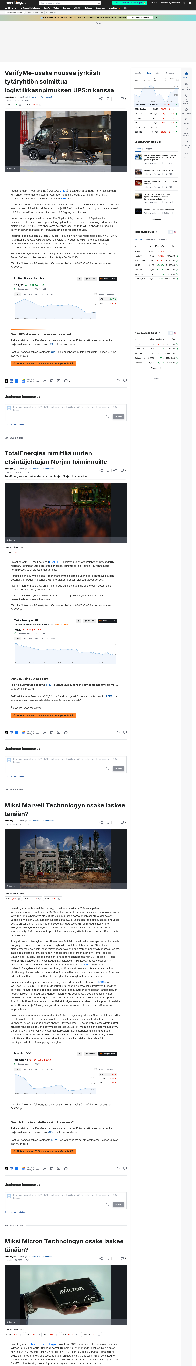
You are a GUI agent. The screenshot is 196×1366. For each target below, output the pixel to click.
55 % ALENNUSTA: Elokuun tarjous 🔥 (129, 3)
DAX (137, 123)
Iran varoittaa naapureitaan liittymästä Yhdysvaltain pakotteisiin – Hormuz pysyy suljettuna (160, 157)
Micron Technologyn (43, 1344)
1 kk (30, 294)
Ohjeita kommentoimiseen (16, 424)
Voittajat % (150, 239)
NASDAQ (101, 982)
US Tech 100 (140, 127)
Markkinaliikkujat (144, 231)
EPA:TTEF (55, 561)
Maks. (53, 294)
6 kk (36, 294)
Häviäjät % (163, 239)
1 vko (24, 294)
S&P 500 (138, 132)
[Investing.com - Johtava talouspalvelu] (16, 3)
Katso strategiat (61, 624)
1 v (42, 294)
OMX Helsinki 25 (142, 104)
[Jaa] (101, 99)
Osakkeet (170, 73)
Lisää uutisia (155, 219)
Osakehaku (100, 8)
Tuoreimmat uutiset (14, 12)
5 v (47, 294)
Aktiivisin (138, 239)
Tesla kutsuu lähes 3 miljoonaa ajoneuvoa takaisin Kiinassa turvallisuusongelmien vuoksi (157, 196)
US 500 (138, 118)
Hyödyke (159, 73)
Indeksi (148, 73)
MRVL (86, 964)
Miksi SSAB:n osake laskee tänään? (159, 170)
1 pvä (17, 294)
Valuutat (138, 73)
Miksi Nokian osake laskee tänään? (159, 210)
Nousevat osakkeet (146, 332)
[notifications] (184, 2)
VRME (63, 190)
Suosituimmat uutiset (35, 12)
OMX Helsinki (140, 109)
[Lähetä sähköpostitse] (59, 380)
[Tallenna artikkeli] (108, 99)
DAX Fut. (138, 114)
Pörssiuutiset (51, 12)
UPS (63, 198)
